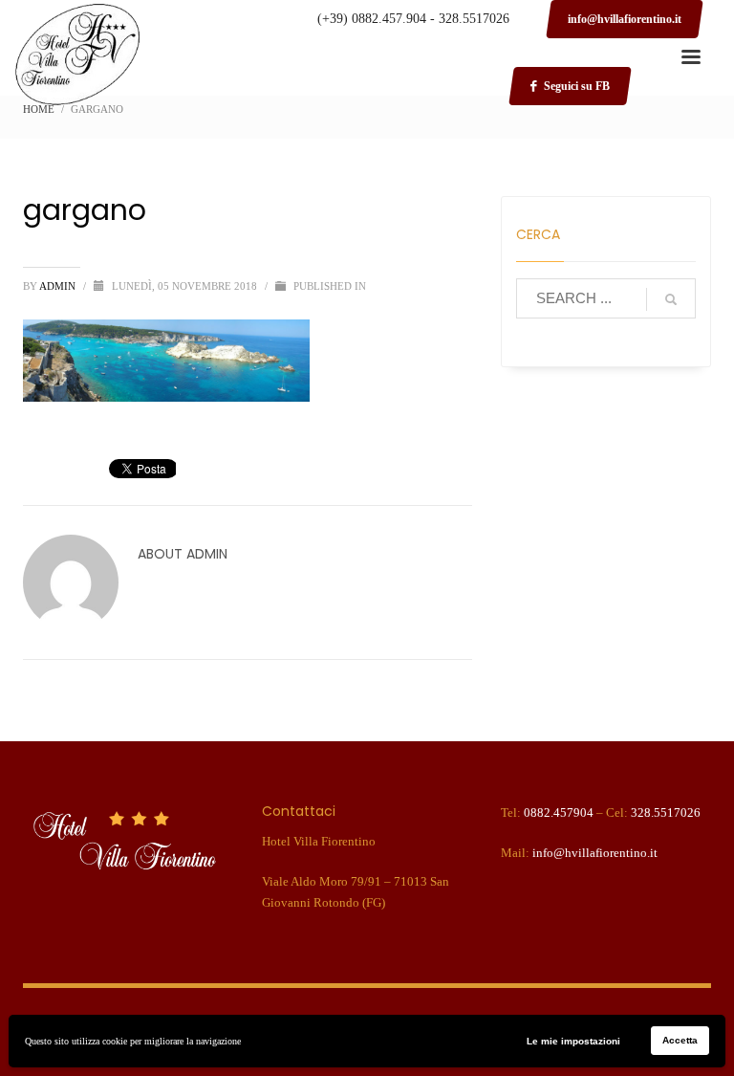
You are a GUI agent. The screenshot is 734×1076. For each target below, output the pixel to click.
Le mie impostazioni (573, 1041)
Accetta (680, 1040)
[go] (671, 299)
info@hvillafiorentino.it (595, 852)
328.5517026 (666, 812)
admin (58, 286)
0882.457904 (559, 812)
